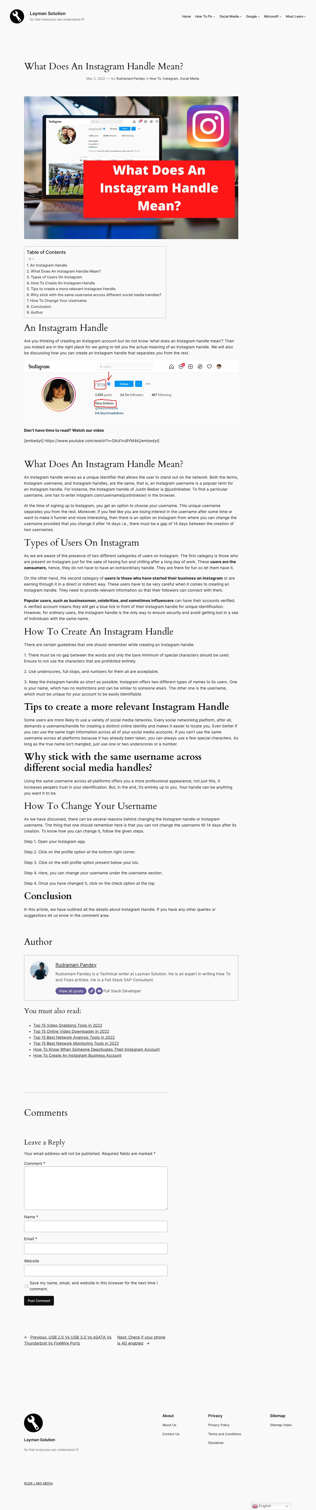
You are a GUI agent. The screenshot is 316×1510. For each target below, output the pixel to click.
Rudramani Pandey (130, 78)
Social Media (229, 16)
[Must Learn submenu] (305, 16)
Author (37, 312)
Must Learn (294, 16)
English (264, 1506)
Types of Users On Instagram (56, 277)
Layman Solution (48, 13)
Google (251, 16)
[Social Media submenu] (241, 16)
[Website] (91, 990)
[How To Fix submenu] (214, 16)
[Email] (99, 990)
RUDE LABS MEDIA (38, 1483)
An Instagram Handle (48, 265)
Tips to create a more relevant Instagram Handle (73, 289)
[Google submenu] (259, 16)
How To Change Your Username (58, 300)
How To (155, 78)
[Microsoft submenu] (280, 16)
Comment (34, 1163)
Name (31, 1217)
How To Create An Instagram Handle (63, 283)
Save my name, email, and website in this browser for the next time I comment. (94, 1286)
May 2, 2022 (95, 78)
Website (31, 1261)
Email (30, 1239)
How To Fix (203, 16)
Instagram (170, 78)
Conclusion (41, 306)
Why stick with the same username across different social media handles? (96, 295)
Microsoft (271, 16)
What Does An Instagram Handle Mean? (66, 271)
